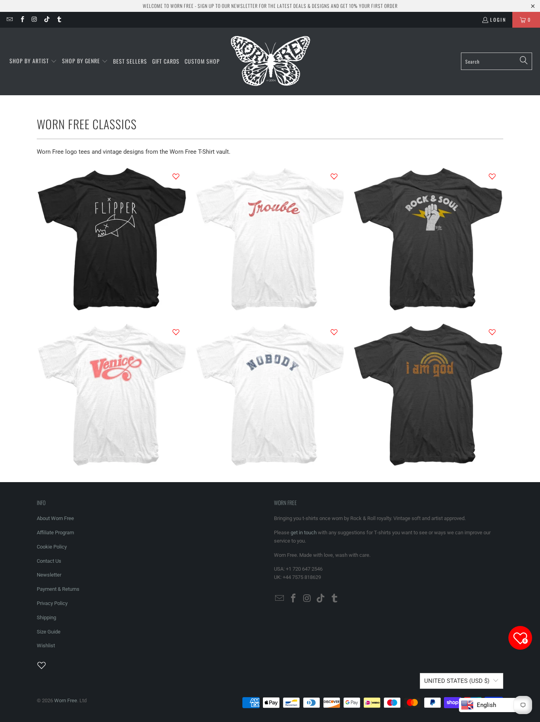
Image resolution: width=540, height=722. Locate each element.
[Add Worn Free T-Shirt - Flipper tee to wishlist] (176, 176)
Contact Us (49, 561)
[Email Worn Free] (9, 19)
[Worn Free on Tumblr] (58, 19)
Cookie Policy (52, 547)
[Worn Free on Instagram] (34, 19)
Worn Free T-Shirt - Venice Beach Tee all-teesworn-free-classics (112, 394)
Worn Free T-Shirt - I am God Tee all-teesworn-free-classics (428, 394)
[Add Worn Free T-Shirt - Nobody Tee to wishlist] (334, 332)
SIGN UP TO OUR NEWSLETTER (228, 5)
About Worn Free (55, 518)
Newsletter (49, 575)
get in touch (304, 532)
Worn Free (65, 700)
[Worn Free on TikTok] (46, 19)
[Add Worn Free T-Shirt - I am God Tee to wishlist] (492, 332)
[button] (33, 61)
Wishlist (46, 645)
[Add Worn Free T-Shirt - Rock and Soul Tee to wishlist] (492, 176)
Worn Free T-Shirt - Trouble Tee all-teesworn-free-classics (270, 238)
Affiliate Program (55, 532)
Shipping (46, 617)
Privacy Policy (52, 603)
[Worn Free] (269, 61)
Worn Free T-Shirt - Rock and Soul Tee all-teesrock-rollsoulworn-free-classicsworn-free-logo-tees (428, 238)
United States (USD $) (456, 680)
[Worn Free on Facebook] (21, 19)
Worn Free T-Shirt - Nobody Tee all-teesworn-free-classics (270, 394)
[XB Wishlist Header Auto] (46, 665)
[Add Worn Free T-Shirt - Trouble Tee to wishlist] (334, 176)
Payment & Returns (58, 589)
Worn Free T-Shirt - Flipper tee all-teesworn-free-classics (112, 238)
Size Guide (48, 632)
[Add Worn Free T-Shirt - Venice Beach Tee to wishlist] (176, 332)
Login (498, 19)
